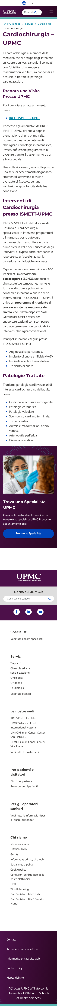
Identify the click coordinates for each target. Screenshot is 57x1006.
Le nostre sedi (22, 711)
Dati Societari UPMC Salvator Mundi (27, 901)
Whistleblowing (19, 889)
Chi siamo (18, 837)
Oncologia (16, 678)
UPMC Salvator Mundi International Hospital (23, 725)
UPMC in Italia (18, 849)
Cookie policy (18, 870)
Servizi (16, 656)
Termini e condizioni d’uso (22, 949)
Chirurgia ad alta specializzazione (20, 670)
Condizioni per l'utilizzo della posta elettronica (27, 877)
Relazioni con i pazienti (24, 786)
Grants (14, 854)
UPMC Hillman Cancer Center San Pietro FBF (27, 735)
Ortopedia (16, 683)
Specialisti (19, 632)
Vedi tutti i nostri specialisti (26, 639)
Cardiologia (17, 688)
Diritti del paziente (21, 781)
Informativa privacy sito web (27, 860)
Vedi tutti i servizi (20, 694)
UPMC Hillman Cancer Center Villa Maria (27, 744)
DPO (13, 884)
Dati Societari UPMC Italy (25, 894)
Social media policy (21, 865)
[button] (30, 3)
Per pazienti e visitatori (22, 772)
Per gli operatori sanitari (24, 806)
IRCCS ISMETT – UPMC (24, 118)
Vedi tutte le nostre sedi (24, 752)
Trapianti (15, 663)
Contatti (11, 939)
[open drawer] (51, 11)
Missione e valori (20, 844)
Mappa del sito (15, 977)
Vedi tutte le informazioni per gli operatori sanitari (27, 818)
